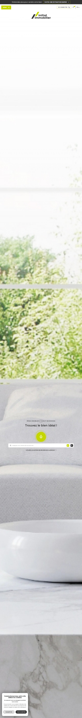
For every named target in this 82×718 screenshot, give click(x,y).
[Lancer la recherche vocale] (41, 436)
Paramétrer (8, 712)
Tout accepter (21, 712)
